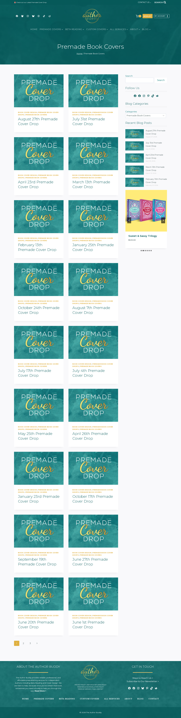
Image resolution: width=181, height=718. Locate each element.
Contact (100, 689)
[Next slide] (163, 220)
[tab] (141, 250)
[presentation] (39, 90)
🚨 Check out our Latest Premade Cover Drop (30, 2)
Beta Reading (67, 698)
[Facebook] (17, 16)
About (128, 698)
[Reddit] (49, 16)
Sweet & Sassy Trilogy (142, 235)
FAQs (94, 689)
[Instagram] (28, 16)
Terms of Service (84, 689)
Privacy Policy (80, 685)
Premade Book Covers (36, 115)
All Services (112, 698)
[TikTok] (44, 16)
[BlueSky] (33, 16)
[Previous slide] (129, 220)
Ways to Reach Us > (142, 678)
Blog (140, 698)
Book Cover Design (27, 112)
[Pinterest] (39, 16)
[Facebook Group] (22, 16)
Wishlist (147, 16)
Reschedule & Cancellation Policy (90, 687)
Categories (131, 111)
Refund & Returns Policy (96, 685)
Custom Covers (89, 698)
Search (129, 76)
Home (34, 29)
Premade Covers (44, 698)
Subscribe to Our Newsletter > (143, 681)
